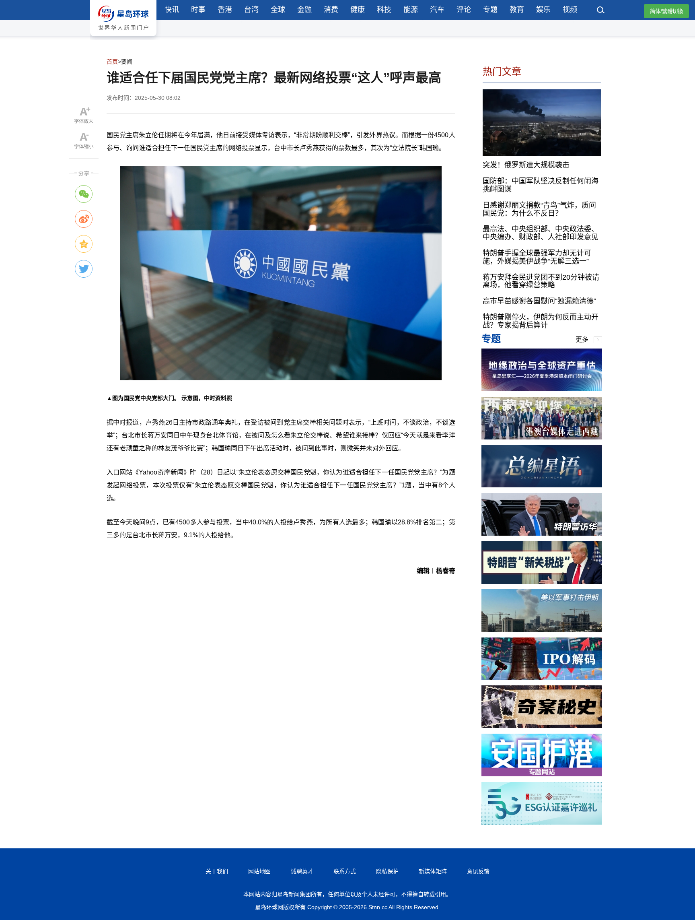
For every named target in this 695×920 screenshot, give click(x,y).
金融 (304, 10)
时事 (198, 10)
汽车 (437, 10)
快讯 (171, 10)
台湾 (251, 10)
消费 (331, 10)
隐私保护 (387, 871)
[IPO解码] (541, 678)
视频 (570, 10)
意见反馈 (478, 871)
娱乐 (543, 10)
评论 (463, 10)
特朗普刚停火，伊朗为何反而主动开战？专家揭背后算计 (540, 321)
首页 (112, 61)
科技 (384, 10)
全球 (278, 10)
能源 (410, 10)
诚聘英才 (302, 871)
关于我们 (217, 871)
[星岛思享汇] (541, 389)
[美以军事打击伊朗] (541, 629)
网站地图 (259, 871)
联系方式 (344, 871)
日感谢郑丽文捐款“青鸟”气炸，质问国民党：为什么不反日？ (539, 209)
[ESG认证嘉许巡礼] (541, 822)
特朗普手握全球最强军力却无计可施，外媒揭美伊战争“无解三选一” (537, 257)
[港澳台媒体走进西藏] (541, 437)
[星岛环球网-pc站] (123, 38)
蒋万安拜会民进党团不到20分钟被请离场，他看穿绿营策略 (541, 281)
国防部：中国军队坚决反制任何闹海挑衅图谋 (540, 185)
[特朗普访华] (541, 533)
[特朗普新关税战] (541, 581)
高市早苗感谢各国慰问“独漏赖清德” (539, 301)
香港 (225, 10)
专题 (490, 10)
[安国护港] (541, 774)
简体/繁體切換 (666, 11)
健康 (357, 10)
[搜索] (601, 11)
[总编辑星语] (541, 485)
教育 (517, 10)
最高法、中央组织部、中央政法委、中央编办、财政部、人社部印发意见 (540, 233)
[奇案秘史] (541, 725)
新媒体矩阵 (433, 871)
